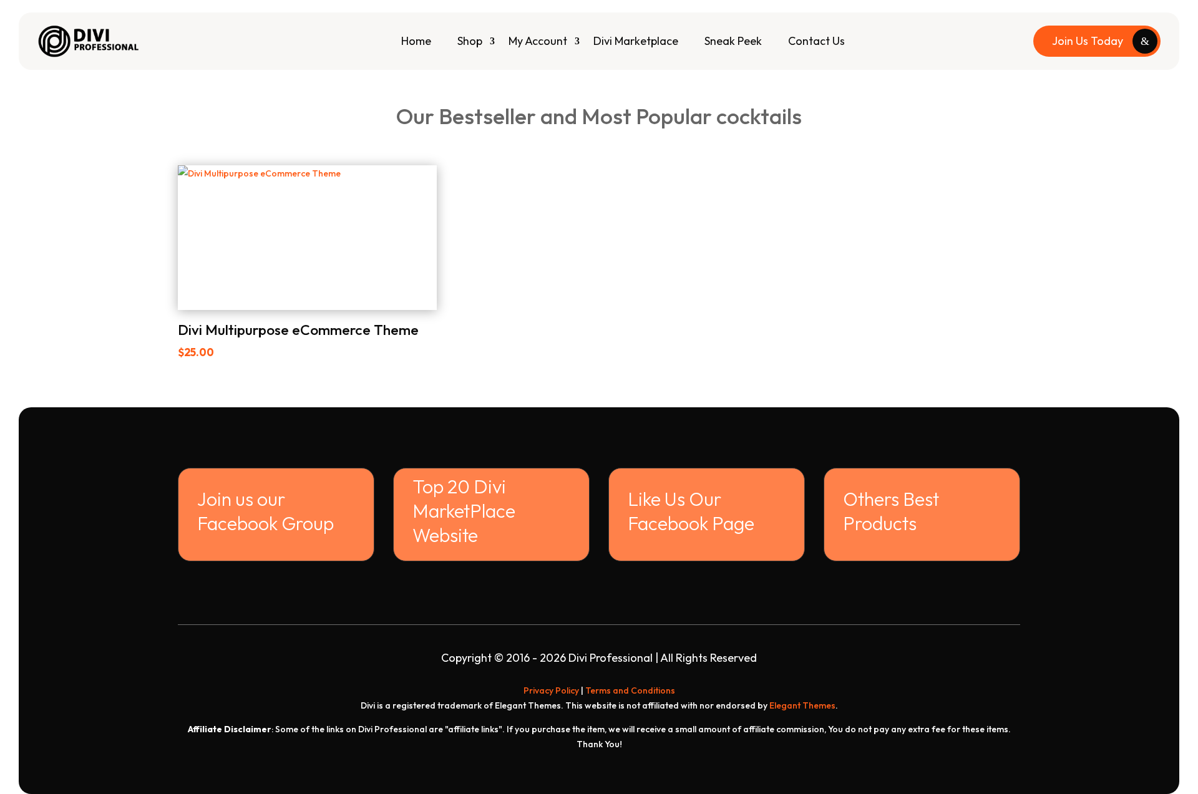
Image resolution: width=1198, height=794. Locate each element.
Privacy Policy (551, 690)
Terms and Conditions (630, 690)
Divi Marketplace (635, 41)
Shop (469, 41)
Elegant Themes (802, 705)
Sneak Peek (733, 41)
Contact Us (816, 41)
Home (416, 41)
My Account (538, 41)
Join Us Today (1087, 41)
